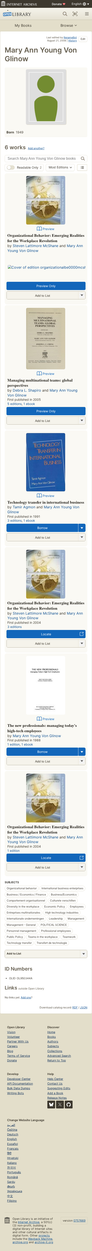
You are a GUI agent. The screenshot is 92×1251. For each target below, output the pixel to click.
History (72, 40)
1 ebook (29, 404)
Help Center (55, 1079)
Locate (46, 634)
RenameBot (70, 37)
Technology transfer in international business (45, 502)
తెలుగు (11, 1186)
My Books (23, 25)
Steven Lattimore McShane (35, 245)
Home (51, 1032)
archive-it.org (44, 1242)
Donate (58, 4)
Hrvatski (12, 1158)
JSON (83, 1007)
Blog (10, 1051)
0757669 (79, 1220)
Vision (11, 1032)
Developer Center (19, 1079)
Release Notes (57, 1098)
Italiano (12, 1163)
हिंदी (9, 1153)
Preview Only (46, 286)
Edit (83, 39)
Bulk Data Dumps (18, 1088)
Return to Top (56, 1060)
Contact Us (55, 1083)
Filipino (12, 1200)
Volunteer (13, 1036)
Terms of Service (18, 1055)
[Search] (65, 14)
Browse (67, 25)
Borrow (42, 528)
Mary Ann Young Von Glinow (37, 736)
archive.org (20, 1242)
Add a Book (55, 1093)
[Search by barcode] (75, 14)
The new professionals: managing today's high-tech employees (42, 728)
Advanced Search (59, 1055)
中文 (10, 1196)
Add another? (36, 148)
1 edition (13, 744)
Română (12, 1177)
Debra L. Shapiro (27, 390)
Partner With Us (18, 1041)
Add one (26, 997)
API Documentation (20, 1083)
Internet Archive (28, 1222)
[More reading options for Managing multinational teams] (81, 420)
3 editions (14, 520)
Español (12, 1144)
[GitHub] (69, 1104)
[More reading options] (82, 528)
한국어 (11, 1167)
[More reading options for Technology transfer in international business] (81, 537)
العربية (11, 1125)
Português (14, 1172)
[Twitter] (60, 1104)
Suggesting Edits (58, 1088)
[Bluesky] (51, 1104)
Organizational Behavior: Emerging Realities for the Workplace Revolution (45, 237)
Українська (14, 1191)
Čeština (12, 1129)
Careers (12, 1046)
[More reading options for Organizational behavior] (81, 295)
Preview (48, 229)
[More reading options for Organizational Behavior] (81, 643)
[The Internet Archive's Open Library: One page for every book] (20, 13)
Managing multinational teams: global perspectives (40, 382)
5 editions (14, 404)
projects (44, 1235)
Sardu (11, 1182)
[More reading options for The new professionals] (81, 761)
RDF (75, 1007)
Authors (52, 1041)
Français (13, 1148)
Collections (54, 1051)
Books (51, 1036)
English (12, 1139)
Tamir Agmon (24, 507)
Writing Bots (15, 1093)
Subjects (53, 1046)
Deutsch (12, 1134)
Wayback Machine (40, 1239)
